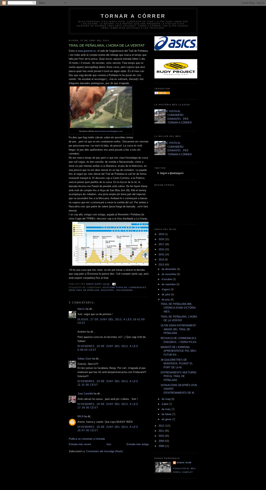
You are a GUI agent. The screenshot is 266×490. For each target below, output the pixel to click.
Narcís (81, 308)
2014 (162, 259)
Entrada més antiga (138, 444)
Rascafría (107, 290)
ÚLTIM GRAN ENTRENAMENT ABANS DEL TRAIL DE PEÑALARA (178, 329)
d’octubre (167, 279)
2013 (162, 264)
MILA (80, 416)
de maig (166, 399)
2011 (162, 430)
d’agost (166, 289)
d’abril (165, 404)
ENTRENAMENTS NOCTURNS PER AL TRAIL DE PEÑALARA (178, 376)
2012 (162, 425)
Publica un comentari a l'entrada (87, 438)
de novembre (169, 274)
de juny (166, 299)
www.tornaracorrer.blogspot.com (108, 131)
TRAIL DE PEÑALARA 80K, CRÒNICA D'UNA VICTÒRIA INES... (178, 308)
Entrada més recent (80, 444)
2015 (162, 254)
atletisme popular (115, 287)
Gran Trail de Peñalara (84, 290)
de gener (167, 419)
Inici (109, 444)
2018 (162, 239)
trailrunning (124, 290)
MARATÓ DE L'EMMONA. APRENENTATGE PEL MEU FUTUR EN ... (178, 351)
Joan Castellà (85, 393)
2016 (162, 249)
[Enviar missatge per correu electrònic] (113, 284)
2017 (162, 244)
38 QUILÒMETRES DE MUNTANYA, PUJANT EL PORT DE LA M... (177, 363)
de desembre (169, 269)
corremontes (137, 287)
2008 (162, 446)
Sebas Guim (85, 358)
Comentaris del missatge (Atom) (104, 451)
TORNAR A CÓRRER (133, 16)
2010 (162, 435)
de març (167, 409)
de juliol (166, 294)
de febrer (167, 414)
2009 (162, 440)
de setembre (169, 284)
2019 (162, 234)
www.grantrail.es (87, 50)
